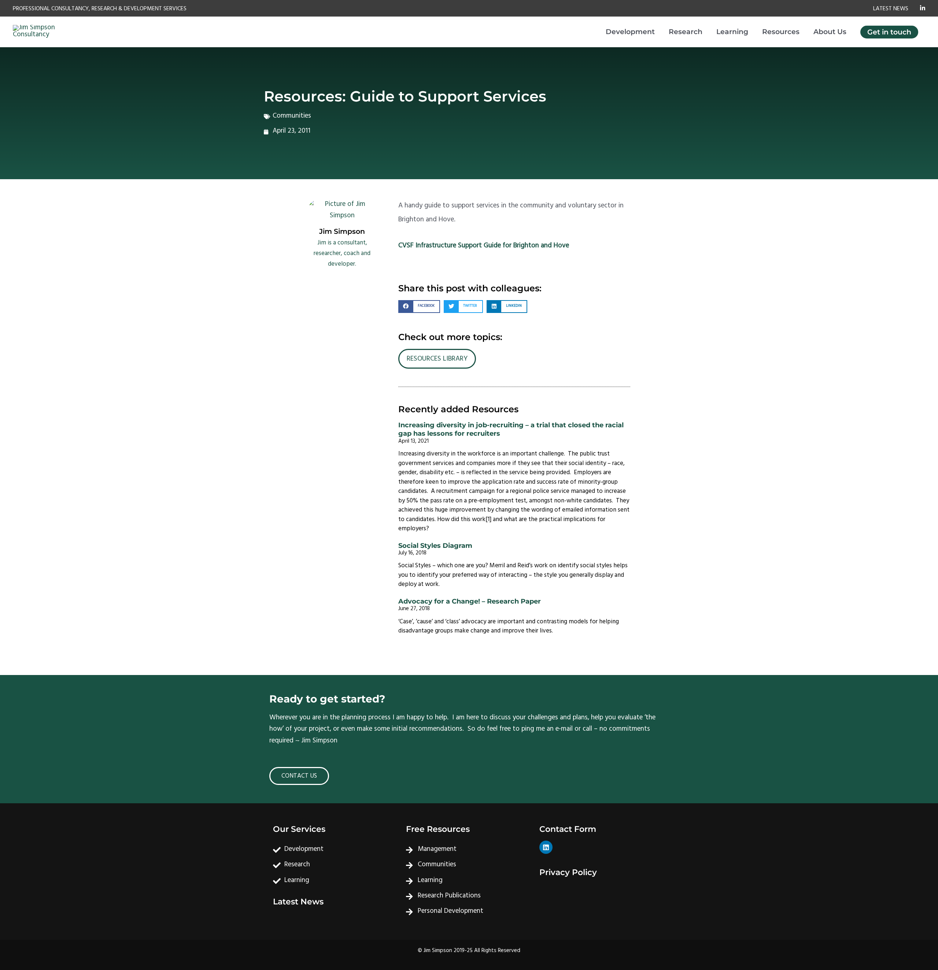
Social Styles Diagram (435, 546)
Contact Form (567, 829)
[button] (419, 306)
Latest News (298, 902)
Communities (292, 116)
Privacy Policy (568, 872)
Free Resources (438, 829)
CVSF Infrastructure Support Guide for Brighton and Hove (483, 246)
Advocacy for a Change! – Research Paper (469, 601)
